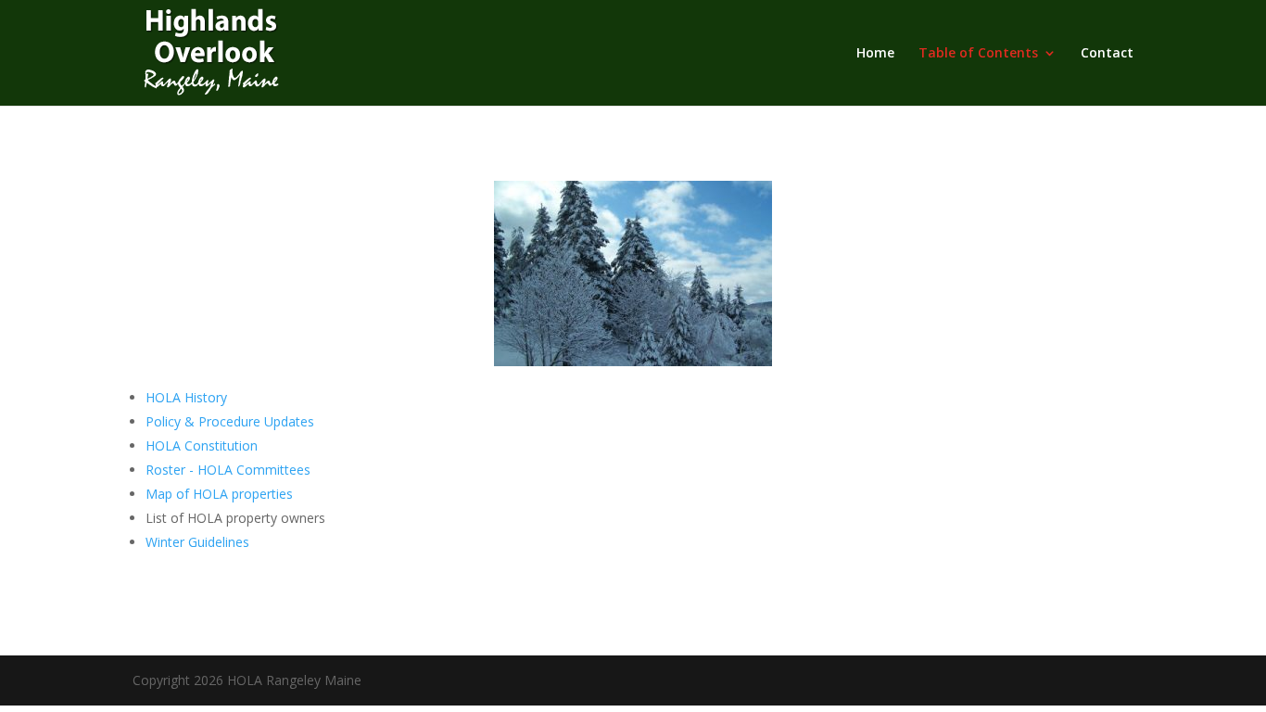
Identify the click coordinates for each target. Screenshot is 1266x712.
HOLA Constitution (202, 445)
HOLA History (186, 397)
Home (875, 53)
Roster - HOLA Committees (228, 469)
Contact (1107, 53)
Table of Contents (978, 53)
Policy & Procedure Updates (230, 421)
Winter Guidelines (197, 542)
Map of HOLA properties (221, 493)
